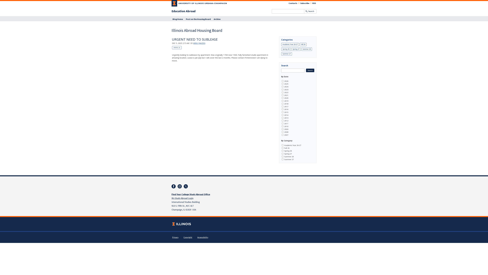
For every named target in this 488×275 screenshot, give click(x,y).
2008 (286, 132)
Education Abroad (184, 11)
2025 (286, 84)
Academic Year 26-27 (290, 44)
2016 (286, 109)
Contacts (293, 3)
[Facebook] (173, 186)
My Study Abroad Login (182, 198)
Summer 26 (307, 49)
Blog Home (178, 19)
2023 (286, 89)
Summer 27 (287, 54)
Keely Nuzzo (199, 43)
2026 (286, 81)
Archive (217, 19)
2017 (286, 106)
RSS (314, 3)
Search (311, 11)
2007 (286, 135)
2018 (286, 104)
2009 (286, 129)
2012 (286, 121)
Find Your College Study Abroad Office (191, 194)
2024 (286, 87)
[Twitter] (186, 186)
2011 (286, 123)
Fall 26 (303, 44)
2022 (286, 92)
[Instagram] (179, 186)
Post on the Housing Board (198, 19)
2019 (286, 101)
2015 (286, 112)
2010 (286, 126)
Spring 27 (296, 49)
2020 (286, 98)
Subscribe (304, 3)
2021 (286, 95)
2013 (286, 118)
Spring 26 (176, 48)
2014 (286, 115)
